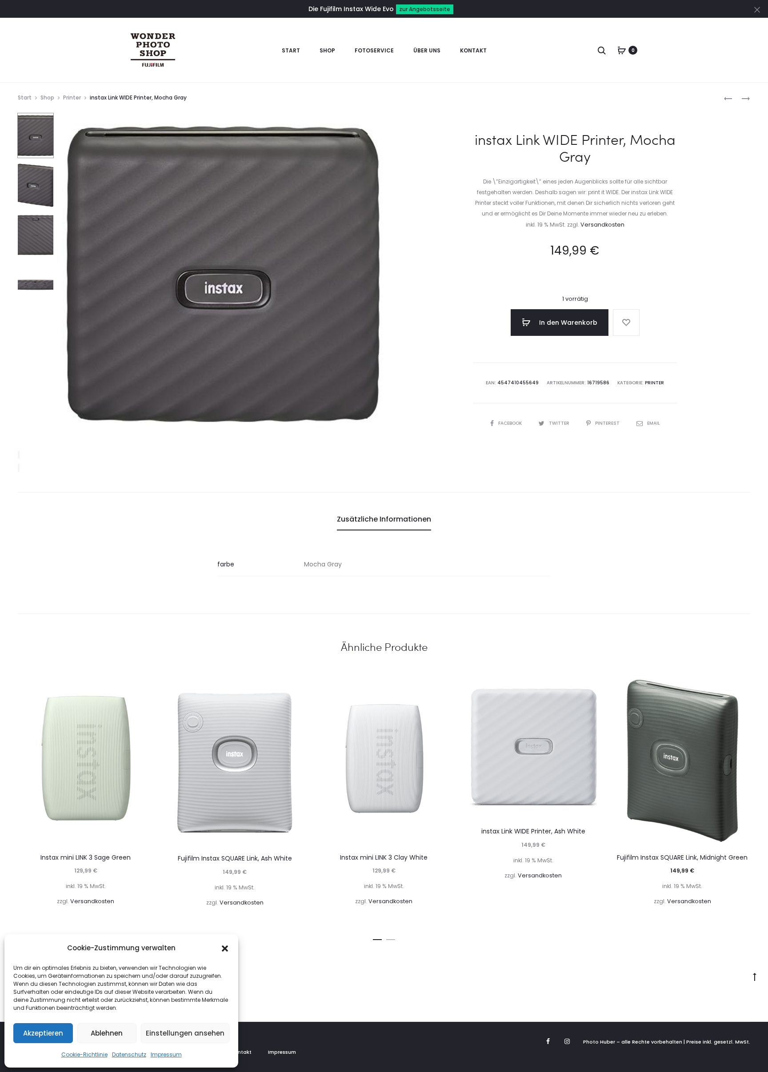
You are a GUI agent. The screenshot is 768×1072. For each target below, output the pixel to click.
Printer (72, 97)
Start (291, 50)
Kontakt (473, 50)
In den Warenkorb (567, 322)
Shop (327, 50)
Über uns (426, 50)
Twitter (560, 423)
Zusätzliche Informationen (384, 519)
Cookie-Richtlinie (84, 1054)
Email (653, 423)
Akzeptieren (43, 1033)
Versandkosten (602, 224)
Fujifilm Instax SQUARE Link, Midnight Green (682, 857)
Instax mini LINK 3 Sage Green (85, 857)
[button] (224, 948)
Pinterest (608, 423)
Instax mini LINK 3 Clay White (384, 857)
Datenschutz (129, 1054)
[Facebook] (548, 1041)
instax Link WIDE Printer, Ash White (533, 831)
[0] (621, 50)
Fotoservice (374, 50)
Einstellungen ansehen (185, 1033)
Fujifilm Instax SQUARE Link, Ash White (235, 858)
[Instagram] (567, 1041)
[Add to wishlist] (626, 322)
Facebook (510, 423)
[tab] (384, 519)
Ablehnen (107, 1033)
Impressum (166, 1054)
